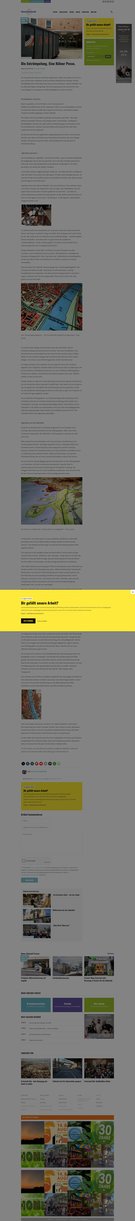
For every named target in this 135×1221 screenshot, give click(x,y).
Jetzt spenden (28, 621)
